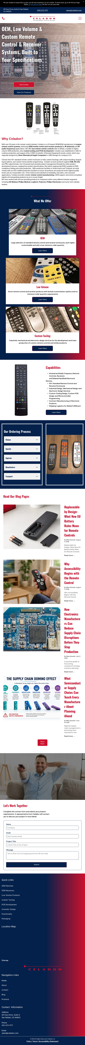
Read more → (69, 555)
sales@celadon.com (74, 10)
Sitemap (5, 960)
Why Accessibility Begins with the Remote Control (72, 573)
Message (9, 850)
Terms (35, 1041)
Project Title (11, 841)
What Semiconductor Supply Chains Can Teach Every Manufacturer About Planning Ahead (72, 697)
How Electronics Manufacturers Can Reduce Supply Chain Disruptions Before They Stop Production (72, 630)
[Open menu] (80, 18)
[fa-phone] (3, 19)
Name (8, 824)
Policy (29, 1041)
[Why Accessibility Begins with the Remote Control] (31, 582)
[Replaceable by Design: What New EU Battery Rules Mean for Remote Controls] (31, 527)
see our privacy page (35, 4)
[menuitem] (42, 980)
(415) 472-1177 (42, 10)
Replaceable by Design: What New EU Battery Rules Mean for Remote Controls (72, 521)
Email (8, 833)
